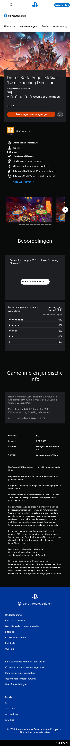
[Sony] (62, 745)
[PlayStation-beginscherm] (35, 5)
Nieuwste (9, 26)
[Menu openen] (4, 5)
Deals (45, 26)
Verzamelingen (28, 26)
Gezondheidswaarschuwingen (22, 552)
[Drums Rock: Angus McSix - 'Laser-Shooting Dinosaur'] (29, 209)
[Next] (65, 210)
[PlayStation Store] (16, 15)
